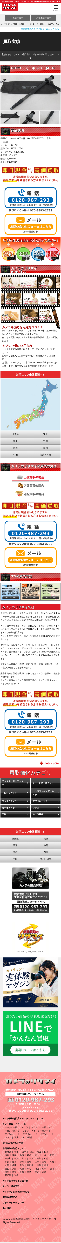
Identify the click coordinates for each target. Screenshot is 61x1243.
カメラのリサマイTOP (9, 24)
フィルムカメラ (9, 801)
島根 (29, 1168)
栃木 (22, 1155)
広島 (44, 1168)
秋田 (39, 1152)
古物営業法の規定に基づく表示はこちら (40, 29)
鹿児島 (8, 1175)
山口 (52, 1168)
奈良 (22, 1165)
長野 (7, 1162)
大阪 (7, 1165)
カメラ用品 (38, 814)
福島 (7, 1155)
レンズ (36, 808)
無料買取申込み (10, 1197)
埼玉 (37, 1155)
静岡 (22, 1162)
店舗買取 (30, 485)
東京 (52, 1155)
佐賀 (14, 1172)
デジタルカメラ (40, 801)
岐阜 (14, 1162)
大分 (37, 1172)
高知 (14, 1168)
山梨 (46, 1158)
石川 (31, 1158)
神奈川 (8, 1158)
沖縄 (16, 1175)
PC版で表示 (17, 18)
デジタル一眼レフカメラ (12, 783)
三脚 (4, 814)
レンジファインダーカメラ (43, 793)
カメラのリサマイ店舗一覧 (15, 1181)
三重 (37, 1162)
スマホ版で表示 (43, 18)
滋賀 (44, 1162)
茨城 (14, 1155)
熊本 (29, 1172)
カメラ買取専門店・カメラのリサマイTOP (23, 1118)
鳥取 (22, 1168)
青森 (16, 1152)
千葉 (44, 1155)
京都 (52, 1162)
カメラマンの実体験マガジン (16, 1192)
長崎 (22, 1172)
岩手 (24, 1152)
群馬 (29, 1155)
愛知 (29, 1162)
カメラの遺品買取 (11, 1186)
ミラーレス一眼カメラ (43, 783)
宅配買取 (30, 493)
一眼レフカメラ (9, 793)
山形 (46, 1152)
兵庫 (14, 1165)
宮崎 (44, 1172)
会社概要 (7, 1208)
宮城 (31, 1152)
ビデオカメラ (8, 808)
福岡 (7, 1172)
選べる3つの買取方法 (13, 1143)
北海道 (8, 1152)
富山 (24, 1158)
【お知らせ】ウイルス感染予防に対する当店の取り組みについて (30, 56)
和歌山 (30, 1165)
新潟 (16, 1158)
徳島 (39, 1165)
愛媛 (7, 1168)
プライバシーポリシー (13, 1202)
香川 (46, 1165)
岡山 (37, 1168)
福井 (39, 1158)
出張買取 (30, 476)
